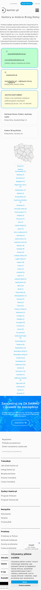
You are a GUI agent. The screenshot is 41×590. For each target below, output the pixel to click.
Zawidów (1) (20, 374)
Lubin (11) (20, 275)
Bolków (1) (20, 193)
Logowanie (13, 3)
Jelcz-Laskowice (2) (20, 232)
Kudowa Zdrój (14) (20, 255)
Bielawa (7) (20, 175)
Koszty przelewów (9, 544)
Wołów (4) (20, 368)
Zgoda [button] (24, 582)
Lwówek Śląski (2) (20, 279)
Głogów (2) (20, 215)
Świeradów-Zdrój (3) (20, 354)
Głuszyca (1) (20, 219)
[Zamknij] (39, 543)
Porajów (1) (20, 316)
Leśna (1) (20, 265)
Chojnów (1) (21, 205)
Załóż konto (19, 422)
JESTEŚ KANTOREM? (13, 95)
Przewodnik (6, 522)
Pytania (4, 518)
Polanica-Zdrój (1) (20, 309)
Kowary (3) (20, 252)
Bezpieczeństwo (8, 474)
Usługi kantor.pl (8, 470)
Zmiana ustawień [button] (24, 585)
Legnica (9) (20, 262)
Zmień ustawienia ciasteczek (14, 446)
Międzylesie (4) (20, 282)
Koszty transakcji (8, 478)
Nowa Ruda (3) (20, 292)
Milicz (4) (20, 285)
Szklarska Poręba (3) (20, 337)
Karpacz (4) (20, 245)
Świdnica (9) (20, 344)
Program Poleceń (8, 496)
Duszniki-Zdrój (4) (20, 209)
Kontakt (4, 578)
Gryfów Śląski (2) (20, 225)
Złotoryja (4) (20, 386)
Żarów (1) (20, 390)
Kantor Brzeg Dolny (12, 130)
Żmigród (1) (20, 393)
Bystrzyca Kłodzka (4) (20, 201)
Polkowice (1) (20, 312)
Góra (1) (20, 222)
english (37, 3)
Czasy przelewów (8, 548)
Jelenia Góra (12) (20, 239)
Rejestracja (26, 3)
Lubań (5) (20, 269)
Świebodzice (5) (20, 348)
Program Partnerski (9, 500)
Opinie (4, 564)
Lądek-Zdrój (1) (20, 259)
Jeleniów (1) (20, 235)
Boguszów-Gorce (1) (20, 186)
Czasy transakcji (8, 482)
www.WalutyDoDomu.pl (14, 60)
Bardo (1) (20, 166)
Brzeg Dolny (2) (20, 197)
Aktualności (6, 558)
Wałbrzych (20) (20, 364)
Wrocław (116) (20, 371)
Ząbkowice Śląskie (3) (20, 379)
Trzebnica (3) (20, 358)
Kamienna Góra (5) (20, 242)
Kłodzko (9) (20, 249)
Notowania (6, 514)
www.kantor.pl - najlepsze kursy (18, 81)
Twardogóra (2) (20, 361)
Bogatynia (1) (20, 181)
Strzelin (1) (20, 326)
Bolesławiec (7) (20, 190)
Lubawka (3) (21, 272)
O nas (3, 572)
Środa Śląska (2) (20, 341)
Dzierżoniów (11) (20, 212)
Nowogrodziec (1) (20, 296)
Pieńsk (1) (20, 306)
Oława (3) (20, 302)
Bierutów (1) (20, 178)
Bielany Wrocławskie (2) (20, 170)
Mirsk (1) (20, 289)
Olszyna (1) (20, 299)
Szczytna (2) (20, 332)
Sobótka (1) (20, 319)
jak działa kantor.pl (9, 466)
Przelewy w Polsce (9, 536)
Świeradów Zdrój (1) (20, 351)
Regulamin (6, 439)
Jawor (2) (20, 229)
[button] (37, 10)
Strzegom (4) (20, 322)
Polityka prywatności (11, 443)
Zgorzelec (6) (20, 383)
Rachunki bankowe (9, 540)
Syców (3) (20, 329)
